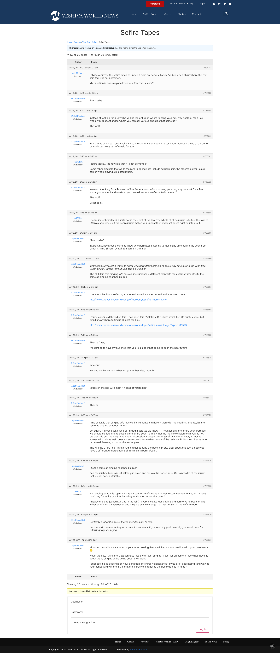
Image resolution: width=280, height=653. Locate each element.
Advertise (145, 642)
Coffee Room (150, 14)
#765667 (207, 287)
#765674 (207, 460)
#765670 (207, 357)
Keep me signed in (84, 622)
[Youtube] (230, 4)
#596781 (207, 67)
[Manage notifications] (272, 645)
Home (133, 14)
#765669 (207, 335)
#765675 (207, 486)
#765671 (207, 380)
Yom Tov (86, 42)
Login (202, 3)
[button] (226, 13)
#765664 (207, 212)
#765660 (207, 110)
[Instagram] (219, 4)
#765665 (207, 233)
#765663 (207, 182)
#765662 (207, 156)
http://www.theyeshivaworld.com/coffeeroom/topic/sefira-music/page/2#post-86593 (138, 325)
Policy (226, 642)
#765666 (207, 258)
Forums (77, 42)
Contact (196, 14)
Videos (167, 14)
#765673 (207, 415)
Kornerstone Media (139, 649)
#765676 (207, 514)
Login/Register (191, 642)
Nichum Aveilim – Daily (181, 3)
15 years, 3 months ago (130, 48)
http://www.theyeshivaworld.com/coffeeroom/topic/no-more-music (128, 299)
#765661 (207, 136)
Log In (202, 629)
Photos (182, 14)
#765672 (207, 397)
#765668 (207, 309)
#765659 (207, 93)
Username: (77, 601)
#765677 (207, 540)
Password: (77, 612)
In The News (211, 642)
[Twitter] (224, 4)
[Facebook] (214, 4)
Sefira (94, 42)
